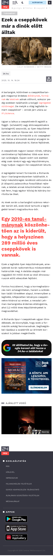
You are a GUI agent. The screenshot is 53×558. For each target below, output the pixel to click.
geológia (18, 8)
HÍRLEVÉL (10, 472)
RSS (7, 466)
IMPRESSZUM (12, 478)
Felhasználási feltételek (19, 484)
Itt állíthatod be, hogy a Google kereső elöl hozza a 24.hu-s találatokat (30, 348)
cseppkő (40, 8)
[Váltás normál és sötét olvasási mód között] (22, 2)
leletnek (14, 99)
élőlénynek (34, 95)
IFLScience (7, 113)
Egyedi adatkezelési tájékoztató (22, 490)
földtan (29, 8)
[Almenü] (15, 2)
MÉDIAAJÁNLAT (12, 501)
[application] (26, 420)
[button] (49, 8)
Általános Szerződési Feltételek (22, 495)
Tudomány (9, 13)
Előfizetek (37, 2)
